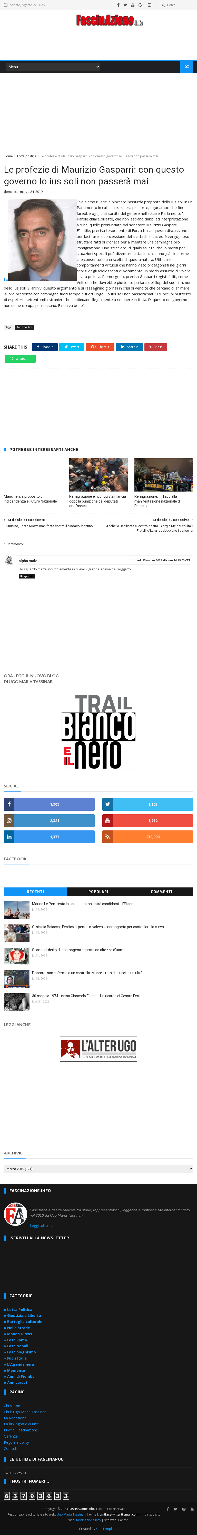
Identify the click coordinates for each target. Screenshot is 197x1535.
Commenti (161, 891)
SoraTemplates (107, 1529)
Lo (6, 279)
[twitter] (125, 5)
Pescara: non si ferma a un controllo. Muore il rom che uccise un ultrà (87, 973)
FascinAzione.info (81, 1509)
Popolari (98, 891)
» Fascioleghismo (20, 1352)
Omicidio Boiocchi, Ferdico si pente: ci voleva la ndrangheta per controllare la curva (98, 927)
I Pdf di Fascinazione (21, 1430)
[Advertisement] (98, 44)
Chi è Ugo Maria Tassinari (25, 1411)
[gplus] (141, 5)
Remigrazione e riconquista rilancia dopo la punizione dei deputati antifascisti (97, 501)
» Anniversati (16, 1382)
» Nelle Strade (17, 1327)
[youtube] (133, 5)
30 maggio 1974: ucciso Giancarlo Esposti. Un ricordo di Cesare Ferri (86, 996)
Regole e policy (16, 1442)
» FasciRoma (15, 1340)
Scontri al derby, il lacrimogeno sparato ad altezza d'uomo (78, 950)
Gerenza (11, 1436)
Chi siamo (12, 1405)
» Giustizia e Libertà (22, 1315)
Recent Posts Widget (15, 1473)
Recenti (35, 891)
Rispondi (27, 576)
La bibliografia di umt (21, 1423)
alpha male (28, 561)
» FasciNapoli (16, 1345)
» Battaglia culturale (23, 1321)
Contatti (10, 1448)
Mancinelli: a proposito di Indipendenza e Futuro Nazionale (30, 498)
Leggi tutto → (41, 1225)
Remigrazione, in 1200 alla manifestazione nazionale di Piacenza (157, 501)
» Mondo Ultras (18, 1333)
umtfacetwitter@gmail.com (119, 1514)
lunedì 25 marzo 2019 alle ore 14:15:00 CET (161, 560)
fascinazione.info (88, 1520)
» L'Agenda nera (19, 1364)
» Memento (14, 1370)
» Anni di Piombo (19, 1376)
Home (8, 156)
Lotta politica (26, 156)
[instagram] (149, 5)
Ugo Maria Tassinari (71, 1514)
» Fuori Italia (15, 1358)
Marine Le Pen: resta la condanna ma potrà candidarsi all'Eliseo (82, 904)
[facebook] (118, 5)
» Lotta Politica (18, 1309)
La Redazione (15, 1418)
